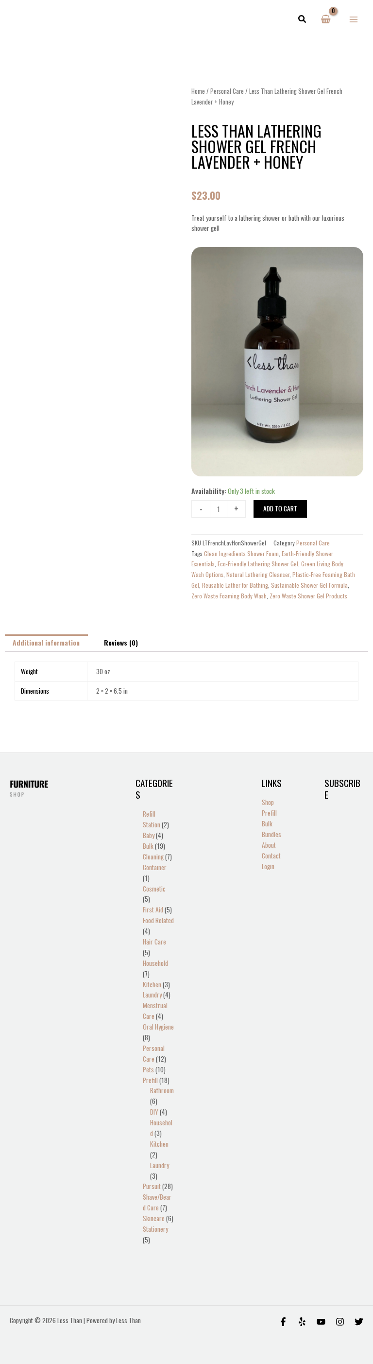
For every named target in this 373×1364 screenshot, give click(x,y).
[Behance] (321, 1321)
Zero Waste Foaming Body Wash (229, 595)
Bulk (267, 823)
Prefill (269, 813)
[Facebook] (283, 1321)
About (269, 845)
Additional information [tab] (46, 642)
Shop (268, 802)
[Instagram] (340, 1321)
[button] (302, 19)
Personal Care (227, 91)
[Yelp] (302, 1321)
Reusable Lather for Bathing (235, 585)
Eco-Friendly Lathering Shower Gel (258, 563)
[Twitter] (359, 1321)
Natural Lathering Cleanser (257, 574)
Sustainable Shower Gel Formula (309, 585)
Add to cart (280, 508)
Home (198, 91)
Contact (271, 855)
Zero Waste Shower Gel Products (308, 595)
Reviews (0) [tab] (121, 642)
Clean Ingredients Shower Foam (241, 553)
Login (268, 866)
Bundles (271, 834)
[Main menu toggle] (353, 19)
